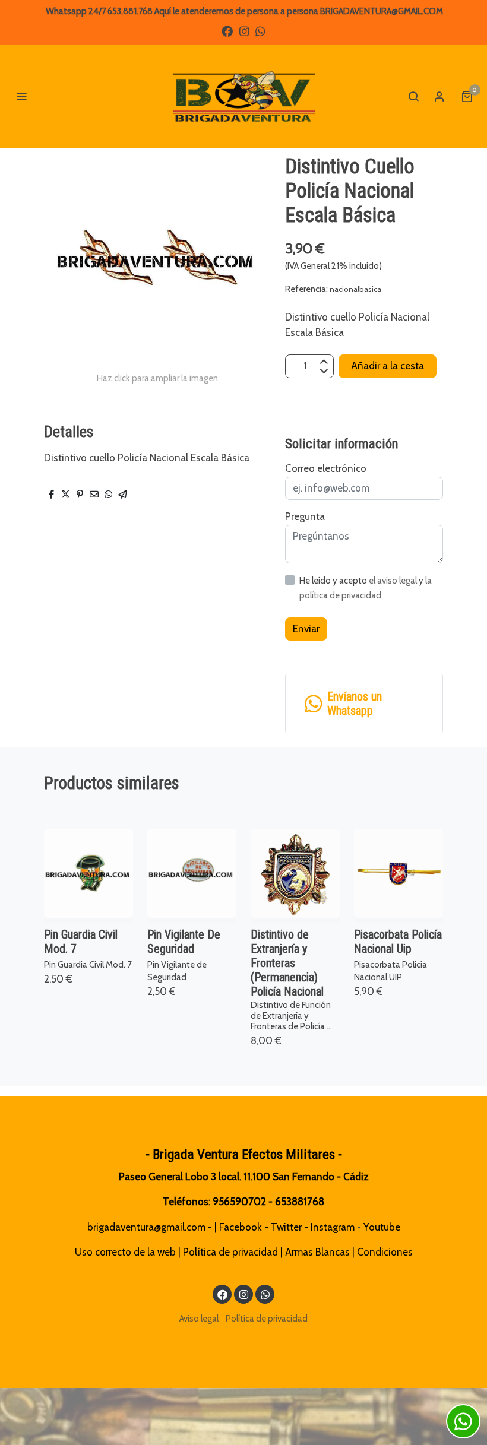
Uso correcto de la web (125, 1252)
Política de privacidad (230, 1252)
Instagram (333, 1227)
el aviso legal (394, 580)
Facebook (240, 1227)
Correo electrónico (325, 468)
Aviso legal (199, 1318)
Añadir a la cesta (387, 366)
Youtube (381, 1227)
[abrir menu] (21, 96)
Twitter (286, 1227)
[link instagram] (244, 30)
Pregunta (305, 516)
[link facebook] (227, 30)
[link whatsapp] (260, 30)
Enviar (306, 629)
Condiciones (385, 1252)
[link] (243, 96)
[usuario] (439, 96)
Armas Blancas (317, 1252)
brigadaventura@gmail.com (146, 1227)
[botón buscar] (413, 96)
